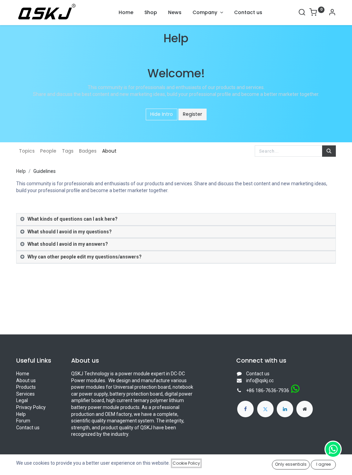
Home (22, 373)
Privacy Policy (31, 407)
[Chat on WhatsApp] (333, 449)
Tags (68, 150)
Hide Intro (161, 114)
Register (192, 114)
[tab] (176, 219)
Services (25, 394)
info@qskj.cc (260, 380)
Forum (23, 420)
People (48, 150)
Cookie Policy (186, 463)
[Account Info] (332, 13)
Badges (88, 150)
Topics (27, 150)
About (109, 150)
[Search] (302, 13)
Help (21, 171)
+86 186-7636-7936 (267, 390)
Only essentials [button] (291, 464)
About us (26, 380)
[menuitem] (126, 13)
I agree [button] (323, 464)
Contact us (28, 427)
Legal (22, 400)
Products (26, 387)
